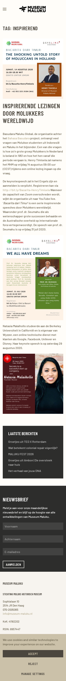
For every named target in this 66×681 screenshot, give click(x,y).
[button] (4, 9)
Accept (33, 654)
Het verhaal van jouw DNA (24, 470)
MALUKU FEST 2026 (21, 454)
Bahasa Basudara (19, 138)
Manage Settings (33, 674)
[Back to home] (33, 9)
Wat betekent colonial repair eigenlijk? (33, 448)
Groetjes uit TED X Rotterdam (27, 441)
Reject (33, 664)
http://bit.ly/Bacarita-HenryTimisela (26, 190)
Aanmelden (13, 564)
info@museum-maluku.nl (17, 613)
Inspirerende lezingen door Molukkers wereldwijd (31, 113)
